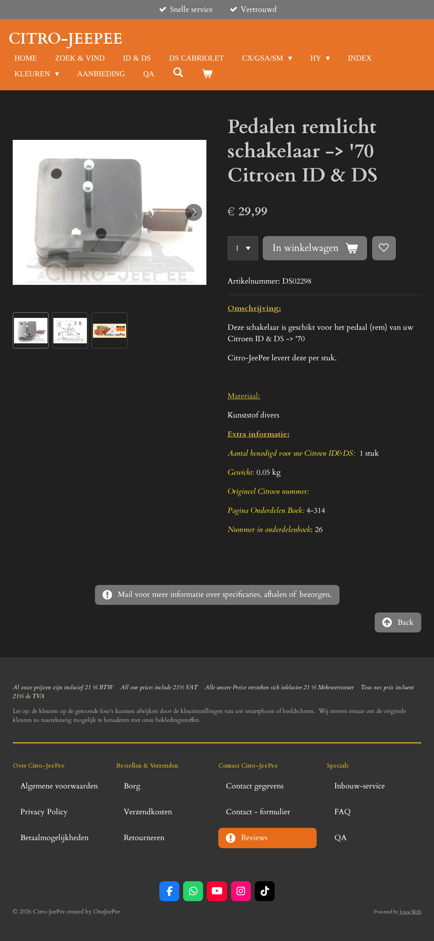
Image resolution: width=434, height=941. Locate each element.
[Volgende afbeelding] (193, 212)
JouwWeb (410, 911)
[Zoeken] (178, 72)
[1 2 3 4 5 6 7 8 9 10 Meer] (243, 248)
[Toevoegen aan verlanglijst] (384, 248)
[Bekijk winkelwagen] (206, 74)
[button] (31, 330)
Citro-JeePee (65, 38)
